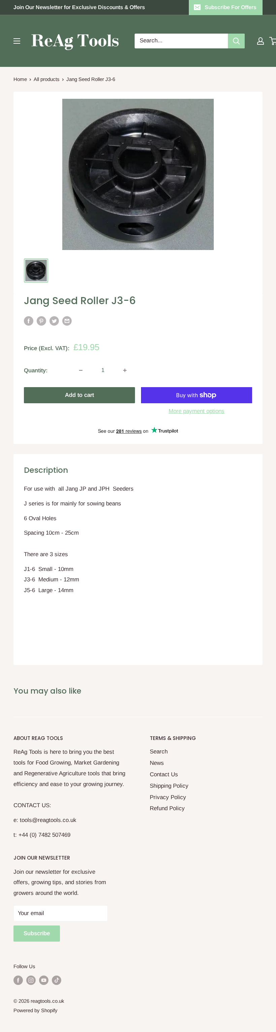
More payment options (197, 411)
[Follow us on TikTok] (56, 980)
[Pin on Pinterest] (41, 321)
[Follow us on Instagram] (31, 980)
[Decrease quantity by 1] (81, 370)
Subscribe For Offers (230, 7)
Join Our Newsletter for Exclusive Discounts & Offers (79, 7)
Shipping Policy (169, 786)
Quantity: (35, 370)
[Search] (236, 41)
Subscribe (37, 933)
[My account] (260, 41)
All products (47, 79)
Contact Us (164, 774)
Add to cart (79, 395)
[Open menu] (16, 41)
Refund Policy (167, 808)
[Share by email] (67, 321)
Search (159, 751)
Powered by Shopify (35, 1010)
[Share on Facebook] (28, 321)
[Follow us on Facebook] (18, 980)
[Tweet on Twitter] (54, 321)
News (157, 763)
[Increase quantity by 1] (125, 370)
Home (20, 79)
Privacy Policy (168, 797)
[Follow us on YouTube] (43, 980)
